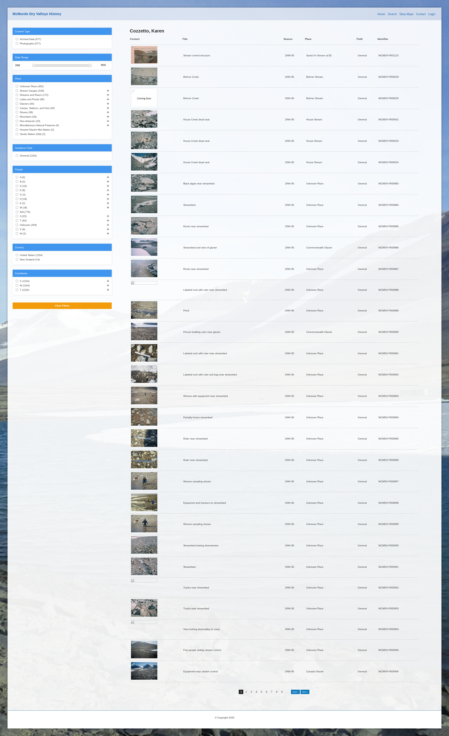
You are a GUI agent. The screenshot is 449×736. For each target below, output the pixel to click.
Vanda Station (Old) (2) (49, 134)
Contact (421, 14)
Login (431, 14)
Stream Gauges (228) (47, 90)
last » (305, 692)
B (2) (29, 181)
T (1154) (31, 289)
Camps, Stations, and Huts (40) (58, 108)
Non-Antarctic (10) (44, 121)
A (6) (29, 177)
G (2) (30, 194)
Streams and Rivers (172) (51, 95)
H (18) (30, 199)
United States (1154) (45, 255)
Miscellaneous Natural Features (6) (62, 125)
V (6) (29, 229)
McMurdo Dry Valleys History (37, 14)
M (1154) (32, 285)
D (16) (30, 186)
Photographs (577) (43, 43)
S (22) (30, 216)
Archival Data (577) (44, 39)
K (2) (29, 203)
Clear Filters (62, 305)
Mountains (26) (40, 116)
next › (295, 692)
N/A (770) (33, 212)
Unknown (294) (39, 225)
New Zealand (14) (43, 259)
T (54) (30, 220)
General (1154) (39, 155)
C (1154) (31, 281)
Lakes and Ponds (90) (48, 99)
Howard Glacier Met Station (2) (58, 129)
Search (392, 14)
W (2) (30, 233)
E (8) (29, 190)
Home (381, 14)
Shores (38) (36, 112)
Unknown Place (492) (46, 86)
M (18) (31, 207)
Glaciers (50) (38, 103)
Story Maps (406, 14)
